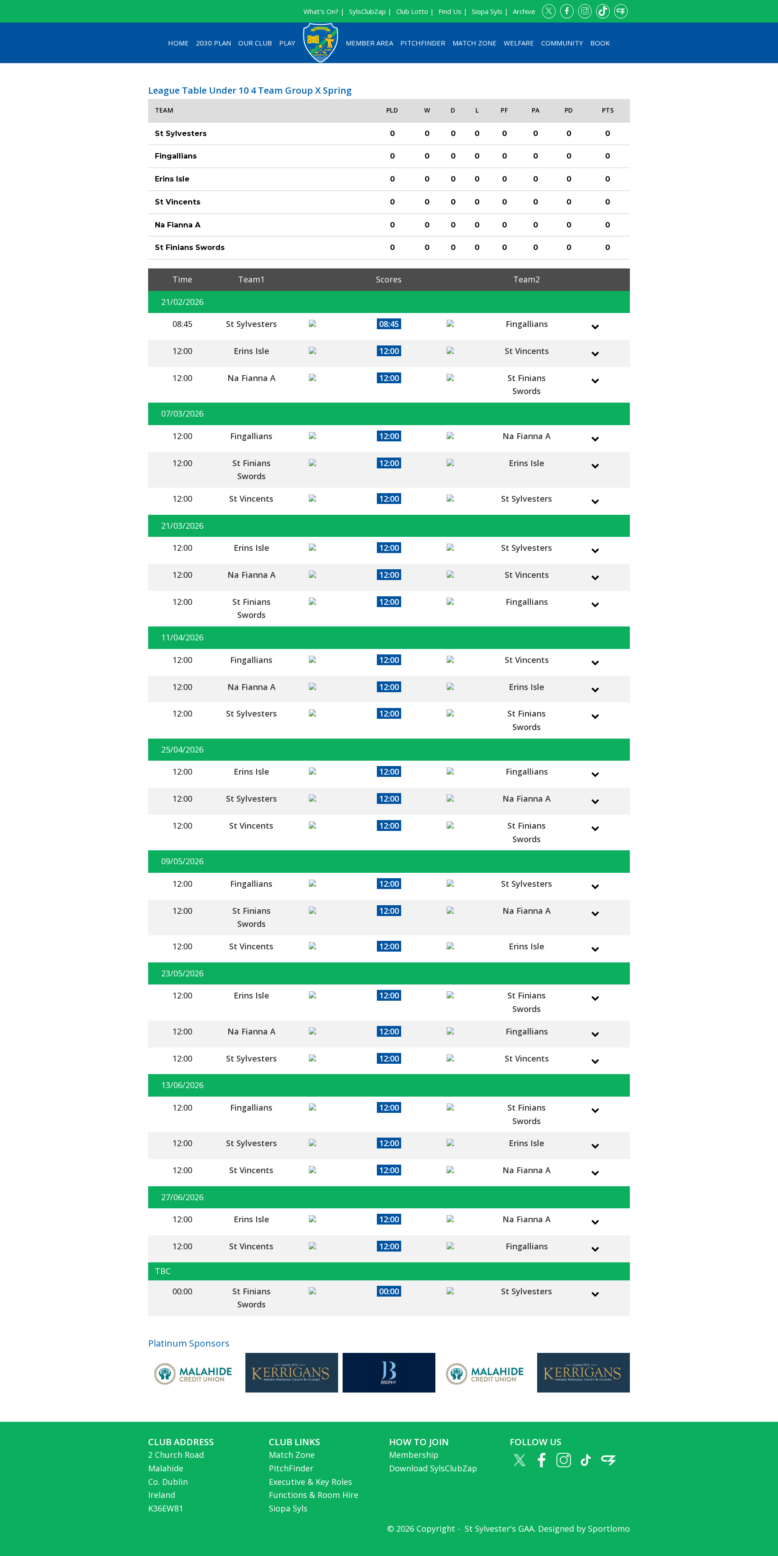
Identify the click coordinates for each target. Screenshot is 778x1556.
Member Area (369, 42)
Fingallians (527, 323)
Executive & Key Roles (310, 1481)
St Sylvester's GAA (498, 1528)
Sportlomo (609, 1528)
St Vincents (527, 350)
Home (178, 42)
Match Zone (474, 42)
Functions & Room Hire (313, 1494)
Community (562, 42)
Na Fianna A (251, 377)
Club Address (181, 1442)
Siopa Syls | (490, 11)
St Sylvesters (251, 323)
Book (600, 42)
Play (287, 42)
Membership (414, 1454)
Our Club (255, 42)
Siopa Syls (288, 1508)
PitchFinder (422, 42)
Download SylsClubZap (433, 1468)
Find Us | (453, 11)
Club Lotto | (415, 11)
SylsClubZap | (370, 11)
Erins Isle (251, 350)
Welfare (519, 42)
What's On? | (323, 11)
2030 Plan (213, 42)
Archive (524, 11)
